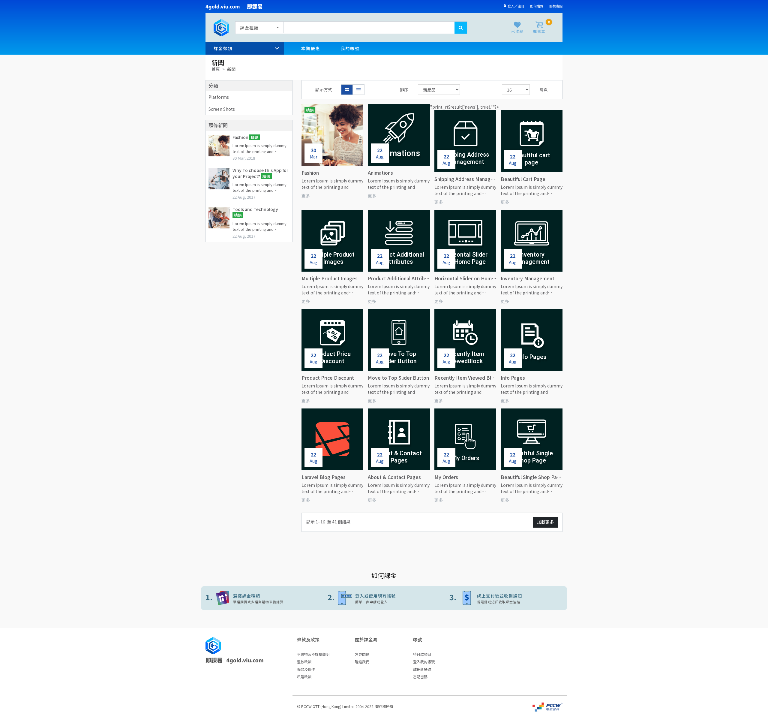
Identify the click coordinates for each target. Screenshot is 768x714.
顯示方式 (323, 89)
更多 (306, 196)
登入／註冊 (515, 6)
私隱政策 (304, 676)
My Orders (446, 477)
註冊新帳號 (422, 669)
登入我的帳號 (424, 661)
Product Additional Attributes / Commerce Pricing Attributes (399, 278)
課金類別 (223, 48)
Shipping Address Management (465, 178)
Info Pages (513, 377)
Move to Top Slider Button (398, 377)
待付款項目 (422, 654)
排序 (404, 89)
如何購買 (536, 6)
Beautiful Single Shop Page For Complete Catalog (531, 477)
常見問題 (362, 654)
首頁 (216, 69)
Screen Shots (221, 109)
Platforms (218, 97)
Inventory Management (527, 278)
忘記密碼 (420, 676)
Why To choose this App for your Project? (260, 173)
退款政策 (304, 661)
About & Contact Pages (394, 477)
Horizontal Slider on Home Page (465, 278)
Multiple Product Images (330, 278)
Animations (380, 172)
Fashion (240, 137)
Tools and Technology (255, 209)
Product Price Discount (328, 377)
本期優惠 (310, 48)
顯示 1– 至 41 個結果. (328, 522)
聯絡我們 (362, 661)
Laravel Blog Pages (324, 477)
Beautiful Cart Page (523, 178)
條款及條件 (306, 669)
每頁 (543, 89)
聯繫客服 (555, 6)
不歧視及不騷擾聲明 (313, 654)
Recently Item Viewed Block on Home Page (465, 377)
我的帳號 (350, 48)
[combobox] (258, 28)
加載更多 (545, 522)
